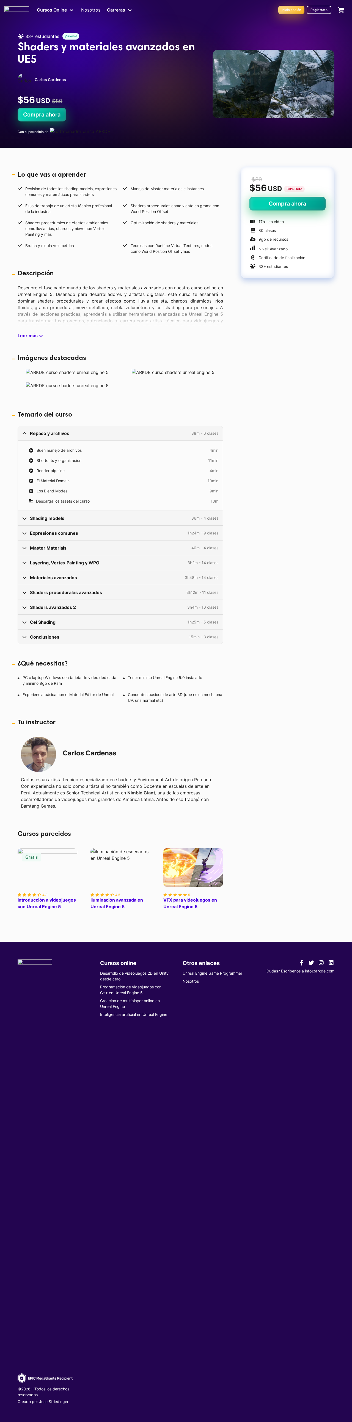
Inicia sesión (291, 10)
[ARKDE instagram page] (321, 962)
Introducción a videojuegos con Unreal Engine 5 (47, 903)
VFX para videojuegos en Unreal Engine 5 (190, 903)
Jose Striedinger (53, 1401)
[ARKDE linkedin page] (331, 962)
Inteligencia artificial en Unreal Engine (133, 1014)
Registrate (319, 10)
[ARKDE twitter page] (311, 962)
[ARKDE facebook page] (301, 962)
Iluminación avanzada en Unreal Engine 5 (116, 903)
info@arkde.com (319, 971)
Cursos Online (52, 10)
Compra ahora (42, 114)
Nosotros (90, 10)
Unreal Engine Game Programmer (212, 973)
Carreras (116, 10)
